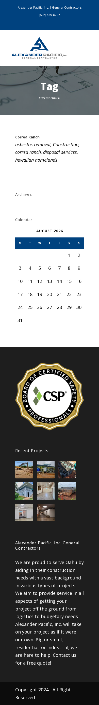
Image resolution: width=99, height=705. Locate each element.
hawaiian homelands (36, 160)
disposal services (60, 152)
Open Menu (82, 48)
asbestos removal (33, 144)
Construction (65, 144)
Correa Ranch (27, 137)
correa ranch (28, 152)
